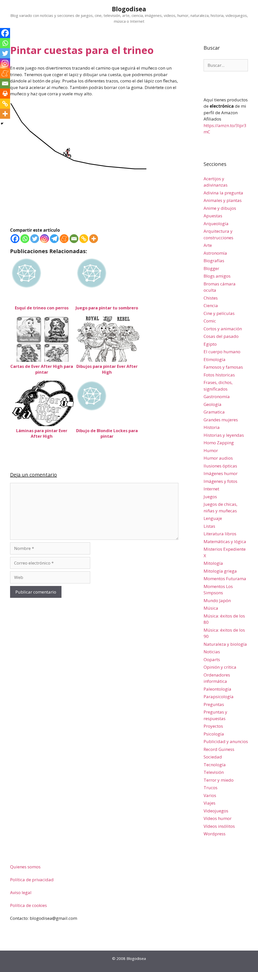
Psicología (214, 734)
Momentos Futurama (225, 578)
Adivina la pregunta (223, 193)
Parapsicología (219, 696)
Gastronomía (217, 396)
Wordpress (214, 834)
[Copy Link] (83, 238)
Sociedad (213, 757)
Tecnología (215, 765)
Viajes (209, 803)
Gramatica (214, 412)
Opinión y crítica (220, 667)
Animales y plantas (223, 200)
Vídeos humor (218, 818)
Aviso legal (20, 892)
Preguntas (214, 704)
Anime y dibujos (220, 208)
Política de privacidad (32, 879)
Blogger (211, 268)
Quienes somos (25, 867)
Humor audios (218, 458)
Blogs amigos (217, 276)
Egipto (210, 344)
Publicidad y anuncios (226, 741)
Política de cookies (28, 905)
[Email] (74, 238)
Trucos (210, 787)
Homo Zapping (219, 443)
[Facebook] (15, 238)
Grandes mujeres (221, 420)
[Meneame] (64, 238)
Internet (211, 489)
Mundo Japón (217, 600)
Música (211, 608)
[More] (93, 238)
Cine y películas (219, 313)
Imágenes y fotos (220, 481)
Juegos (210, 496)
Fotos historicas (219, 375)
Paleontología (217, 689)
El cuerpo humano (222, 352)
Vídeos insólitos (219, 826)
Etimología (214, 359)
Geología (212, 404)
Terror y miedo (219, 780)
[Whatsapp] (24, 238)
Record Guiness (219, 749)
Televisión (214, 772)
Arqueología (216, 223)
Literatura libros (220, 534)
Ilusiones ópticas (220, 466)
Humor (211, 450)
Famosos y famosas (223, 367)
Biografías (214, 260)
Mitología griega (220, 571)
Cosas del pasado (221, 336)
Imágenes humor (221, 473)
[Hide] (2, 124)
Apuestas (213, 216)
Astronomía (215, 253)
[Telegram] (54, 238)
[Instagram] (44, 238)
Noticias (212, 652)
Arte (208, 245)
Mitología (213, 563)
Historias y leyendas (224, 435)
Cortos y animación (223, 329)
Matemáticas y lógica (225, 541)
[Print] (5, 94)
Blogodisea (129, 9)
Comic (210, 321)
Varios (210, 795)
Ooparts (212, 659)
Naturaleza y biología (225, 644)
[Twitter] (34, 238)
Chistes (211, 298)
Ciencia (211, 305)
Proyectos (213, 726)
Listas (209, 526)
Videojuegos (216, 811)
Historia (212, 427)
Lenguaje (213, 518)
